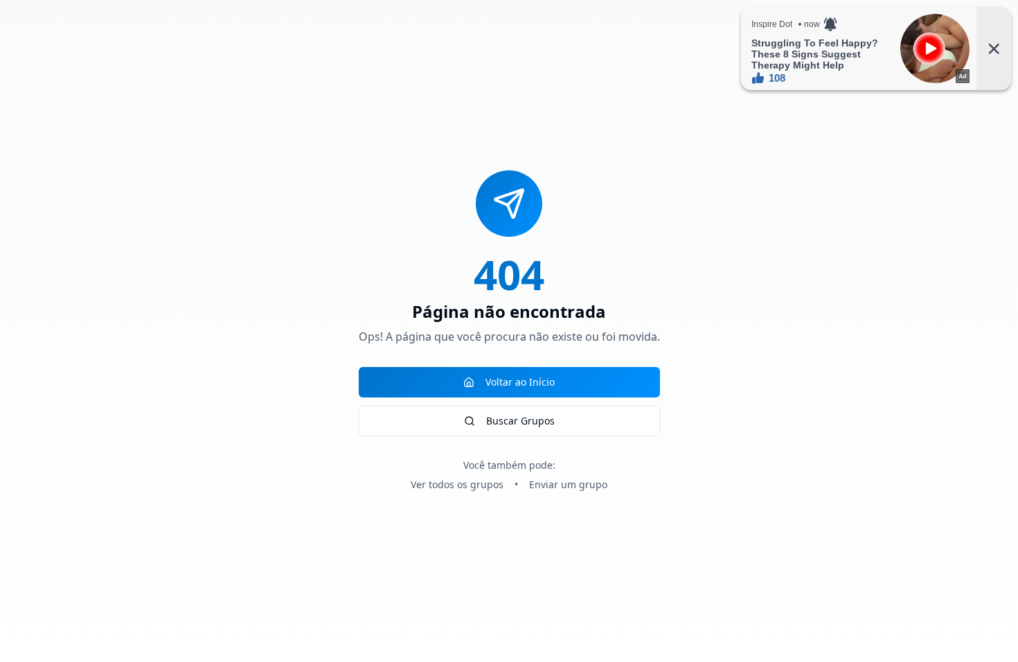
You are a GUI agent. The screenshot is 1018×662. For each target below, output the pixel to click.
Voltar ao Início (520, 381)
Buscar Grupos (520, 420)
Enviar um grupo (568, 484)
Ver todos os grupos (457, 484)
